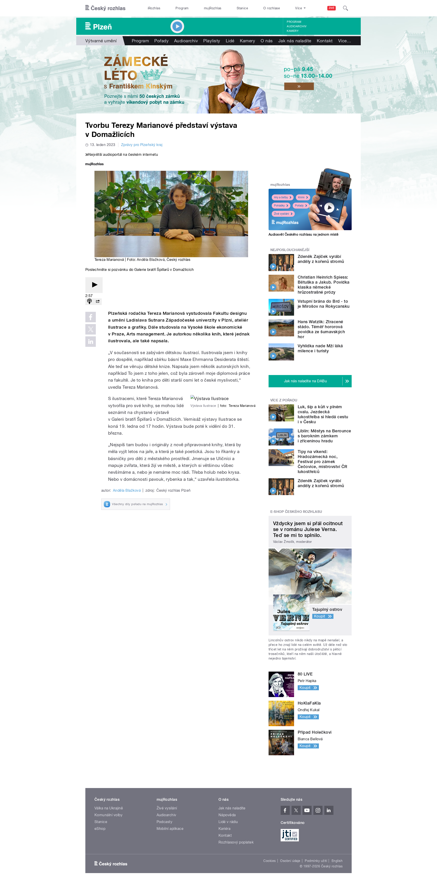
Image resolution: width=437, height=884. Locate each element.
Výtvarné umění (101, 40)
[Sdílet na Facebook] (90, 317)
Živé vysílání (281, 213)
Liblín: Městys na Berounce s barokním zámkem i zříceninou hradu (324, 435)
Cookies (269, 861)
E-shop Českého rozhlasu (296, 512)
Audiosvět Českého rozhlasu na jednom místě (303, 234)
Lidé (230, 40)
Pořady (161, 40)
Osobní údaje (290, 861)
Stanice (242, 8)
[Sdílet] (98, 301)
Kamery (293, 31)
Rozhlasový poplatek (236, 842)
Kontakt (325, 40)
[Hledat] (345, 8)
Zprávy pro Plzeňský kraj (142, 145)
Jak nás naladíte (294, 40)
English (337, 861)
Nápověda (227, 815)
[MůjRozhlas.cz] (94, 164)
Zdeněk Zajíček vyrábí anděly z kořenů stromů (321, 259)
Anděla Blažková (151, 259)
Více (344, 40)
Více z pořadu (283, 400)
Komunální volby (108, 815)
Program (181, 8)
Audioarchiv (296, 26)
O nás (267, 40)
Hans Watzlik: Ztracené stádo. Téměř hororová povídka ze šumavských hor (321, 329)
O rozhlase (271, 8)
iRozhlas (154, 8)
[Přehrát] (94, 285)
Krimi (301, 197)
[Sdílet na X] (90, 329)
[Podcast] (89, 301)
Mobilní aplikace (170, 828)
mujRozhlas (212, 8)
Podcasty (165, 822)
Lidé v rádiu (228, 822)
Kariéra (224, 828)
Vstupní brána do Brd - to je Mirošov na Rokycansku (324, 304)
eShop (99, 828)
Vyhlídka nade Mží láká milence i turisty (320, 348)
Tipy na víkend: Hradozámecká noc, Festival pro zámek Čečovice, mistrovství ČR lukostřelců (322, 461)
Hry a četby (281, 197)
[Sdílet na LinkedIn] (90, 341)
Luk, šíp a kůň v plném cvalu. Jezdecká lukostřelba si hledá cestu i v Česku (323, 414)
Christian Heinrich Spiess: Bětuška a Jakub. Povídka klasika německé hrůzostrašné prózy (324, 285)
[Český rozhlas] (105, 8)
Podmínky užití (316, 861)
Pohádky (279, 205)
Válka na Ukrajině (108, 808)
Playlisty (211, 40)
